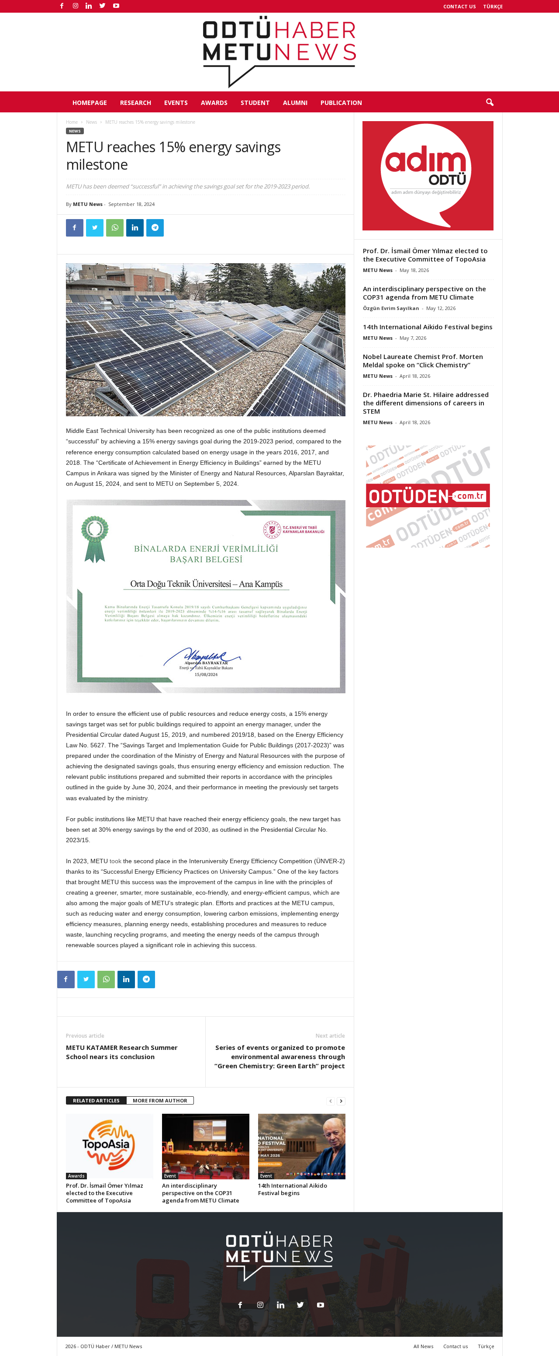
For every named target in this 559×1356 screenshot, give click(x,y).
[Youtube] (116, 6)
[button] (489, 102)
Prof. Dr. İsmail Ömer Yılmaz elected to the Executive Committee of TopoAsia (104, 1193)
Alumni (295, 102)
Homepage (89, 102)
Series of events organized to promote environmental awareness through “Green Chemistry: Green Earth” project (279, 1056)
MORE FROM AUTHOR (160, 1100)
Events (176, 102)
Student (255, 102)
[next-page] (341, 1100)
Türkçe (493, 6)
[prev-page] (330, 1100)
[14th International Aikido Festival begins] (301, 1146)
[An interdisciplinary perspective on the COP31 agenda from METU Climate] (205, 1146)
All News (423, 1346)
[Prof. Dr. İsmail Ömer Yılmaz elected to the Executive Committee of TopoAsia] (109, 1146)
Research (135, 102)
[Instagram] (75, 6)
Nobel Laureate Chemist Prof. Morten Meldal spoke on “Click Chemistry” (423, 360)
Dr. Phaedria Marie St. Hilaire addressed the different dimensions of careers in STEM (426, 402)
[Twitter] (102, 6)
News (91, 122)
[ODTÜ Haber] (279, 52)
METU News (88, 204)
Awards (214, 102)
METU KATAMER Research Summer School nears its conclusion (122, 1052)
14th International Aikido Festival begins (292, 1189)
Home (72, 122)
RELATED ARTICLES (96, 1100)
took (115, 861)
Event (170, 1176)
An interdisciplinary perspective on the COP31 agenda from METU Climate (200, 1193)
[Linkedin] (89, 6)
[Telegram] (155, 228)
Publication (341, 102)
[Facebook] (62, 6)
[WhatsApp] (115, 228)
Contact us (459, 6)
